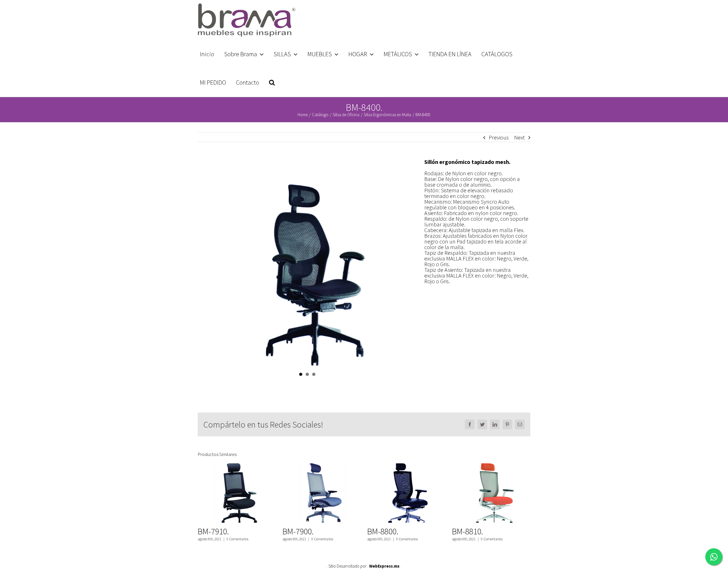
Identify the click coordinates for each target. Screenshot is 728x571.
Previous (499, 137)
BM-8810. (467, 531)
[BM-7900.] (321, 493)
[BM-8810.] (491, 493)
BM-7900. (298, 531)
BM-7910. (213, 531)
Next (519, 137)
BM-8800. (382, 531)
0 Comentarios (237, 539)
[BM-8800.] (406, 493)
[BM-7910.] (236, 493)
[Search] (272, 82)
